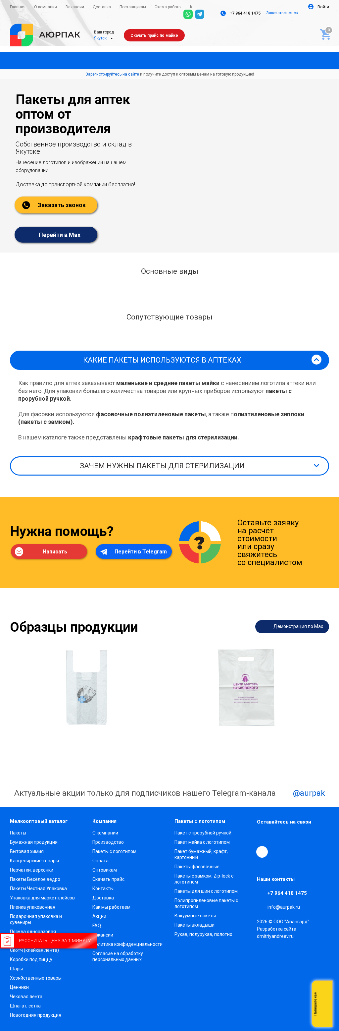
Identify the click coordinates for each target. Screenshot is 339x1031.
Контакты (103, 888)
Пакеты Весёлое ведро (35, 879)
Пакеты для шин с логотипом (206, 891)
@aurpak (308, 793)
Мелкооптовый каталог (39, 821)
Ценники (19, 987)
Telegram (278, 836)
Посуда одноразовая (33, 931)
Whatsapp (324, 1004)
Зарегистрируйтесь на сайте (112, 74)
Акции (99, 916)
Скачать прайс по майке (154, 35)
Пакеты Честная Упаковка (38, 888)
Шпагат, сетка (25, 1005)
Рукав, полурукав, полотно (203, 934)
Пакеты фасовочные (196, 866)
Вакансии (102, 935)
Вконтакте (263, 836)
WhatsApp (309, 836)
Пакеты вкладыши (194, 925)
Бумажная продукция (34, 842)
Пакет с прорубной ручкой (202, 832)
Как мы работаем (111, 907)
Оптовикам (104, 870)
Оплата (100, 860)
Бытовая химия (27, 851)
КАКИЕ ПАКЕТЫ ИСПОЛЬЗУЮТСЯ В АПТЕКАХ (162, 360)
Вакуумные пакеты (195, 915)
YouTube (293, 836)
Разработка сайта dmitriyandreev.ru (276, 932)
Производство (108, 842)
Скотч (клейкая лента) (34, 950)
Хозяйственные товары (36, 978)
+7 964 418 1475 (245, 13)
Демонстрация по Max (297, 626)
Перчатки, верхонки (31, 870)
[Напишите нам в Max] (324, 991)
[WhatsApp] (188, 14)
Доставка (103, 897)
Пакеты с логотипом (114, 851)
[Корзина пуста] (323, 32)
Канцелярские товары (34, 860)
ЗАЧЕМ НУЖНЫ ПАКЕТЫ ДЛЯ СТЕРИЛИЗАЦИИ (162, 466)
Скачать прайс (108, 879)
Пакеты (18, 832)
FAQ (96, 925)
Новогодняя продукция (35, 1015)
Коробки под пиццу (31, 959)
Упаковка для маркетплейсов (42, 897)
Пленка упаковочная (32, 907)
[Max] (211, 14)
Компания (104, 821)
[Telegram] (199, 14)
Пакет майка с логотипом (202, 842)
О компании (105, 832)
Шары (16, 968)
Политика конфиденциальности (127, 944)
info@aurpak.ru (283, 907)
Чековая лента (26, 996)
